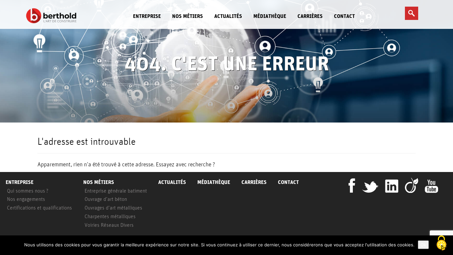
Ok (423, 244)
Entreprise (147, 16)
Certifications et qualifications (39, 208)
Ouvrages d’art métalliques (113, 208)
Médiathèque (269, 16)
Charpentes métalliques (110, 216)
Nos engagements (26, 199)
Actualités (228, 16)
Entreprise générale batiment (116, 191)
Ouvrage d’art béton (106, 199)
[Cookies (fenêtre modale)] (441, 243)
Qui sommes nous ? (27, 191)
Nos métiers (187, 16)
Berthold (53, 16)
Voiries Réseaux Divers (109, 225)
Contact (344, 16)
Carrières (310, 16)
